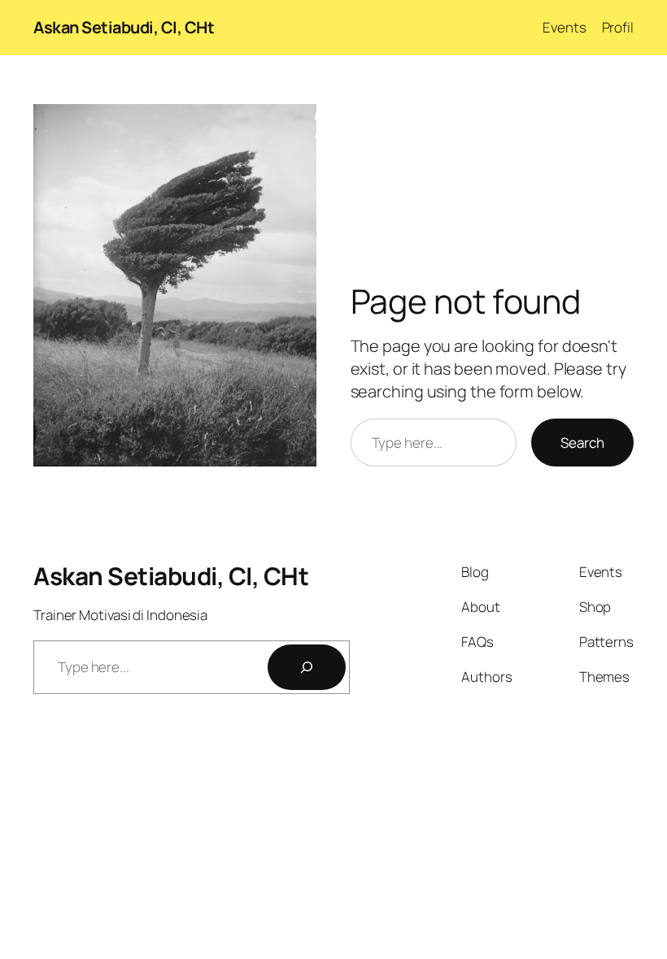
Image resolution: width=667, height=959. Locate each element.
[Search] (307, 667)
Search (582, 442)
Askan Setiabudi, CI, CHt (123, 27)
